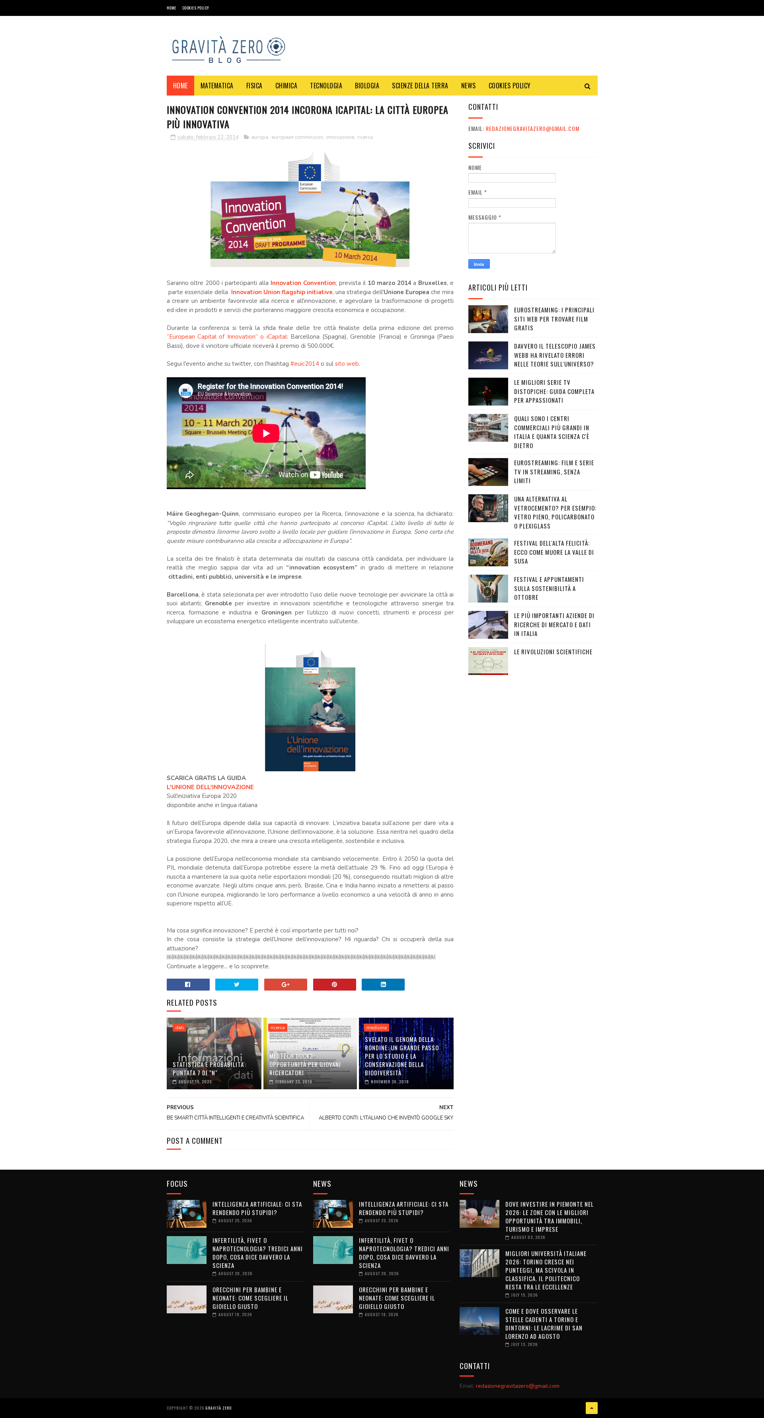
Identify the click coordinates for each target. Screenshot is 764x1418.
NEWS (468, 85)
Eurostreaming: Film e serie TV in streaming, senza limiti (554, 471)
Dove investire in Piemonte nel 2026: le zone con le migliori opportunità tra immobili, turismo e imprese (549, 1216)
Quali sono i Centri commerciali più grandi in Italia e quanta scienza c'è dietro (551, 432)
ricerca (365, 137)
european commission (297, 137)
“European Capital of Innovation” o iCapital (227, 337)
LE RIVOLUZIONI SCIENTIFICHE (553, 651)
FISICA (254, 85)
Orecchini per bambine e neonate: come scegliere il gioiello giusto (250, 1298)
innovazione (340, 137)
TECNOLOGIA (326, 85)
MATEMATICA (217, 85)
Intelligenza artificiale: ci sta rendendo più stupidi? (257, 1208)
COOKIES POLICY (195, 8)
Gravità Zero (218, 1408)
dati (179, 1027)
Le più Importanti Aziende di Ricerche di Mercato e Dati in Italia (554, 624)
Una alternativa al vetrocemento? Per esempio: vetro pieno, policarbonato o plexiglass (555, 512)
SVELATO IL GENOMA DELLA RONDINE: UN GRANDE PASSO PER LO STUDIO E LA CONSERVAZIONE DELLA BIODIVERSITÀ (402, 1056)
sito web (347, 364)
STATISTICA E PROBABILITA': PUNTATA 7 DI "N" (209, 1068)
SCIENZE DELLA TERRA (420, 85)
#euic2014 (304, 364)
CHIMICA (286, 85)
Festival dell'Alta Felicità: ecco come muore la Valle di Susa (554, 551)
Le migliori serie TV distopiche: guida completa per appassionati (554, 391)
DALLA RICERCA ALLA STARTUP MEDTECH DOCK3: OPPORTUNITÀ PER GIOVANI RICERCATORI (308, 1060)
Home (171, 8)
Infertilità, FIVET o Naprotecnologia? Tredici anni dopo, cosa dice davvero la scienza (257, 1253)
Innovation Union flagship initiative (282, 292)
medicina (376, 1027)
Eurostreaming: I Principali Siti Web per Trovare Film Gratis (554, 318)
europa (259, 137)
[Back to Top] (592, 1408)
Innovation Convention (303, 283)
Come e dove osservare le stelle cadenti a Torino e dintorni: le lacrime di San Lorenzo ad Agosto (544, 1323)
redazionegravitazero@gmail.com (532, 128)
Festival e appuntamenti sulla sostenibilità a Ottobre (549, 588)
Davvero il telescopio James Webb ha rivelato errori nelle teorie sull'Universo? (555, 354)
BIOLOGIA (367, 85)
